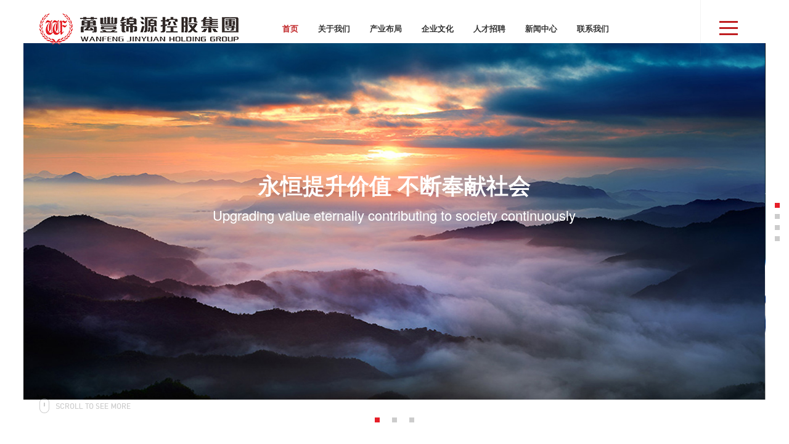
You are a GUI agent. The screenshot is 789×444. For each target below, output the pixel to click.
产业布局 (386, 28)
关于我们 (334, 28)
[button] (377, 419)
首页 (290, 28)
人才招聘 (489, 28)
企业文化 (438, 28)
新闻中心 (541, 28)
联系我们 (593, 28)
